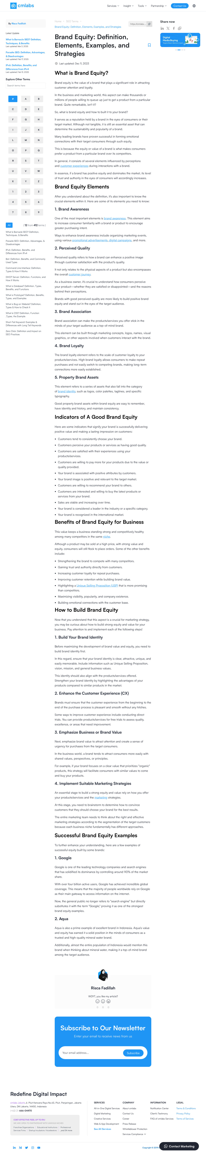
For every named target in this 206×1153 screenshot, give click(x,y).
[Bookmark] (149, 45)
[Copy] (149, 24)
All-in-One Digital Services (107, 1108)
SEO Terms (72, 21)
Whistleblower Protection (135, 1129)
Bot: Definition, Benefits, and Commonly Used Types (25, 260)
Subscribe (133, 1053)
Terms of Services (185, 1118)
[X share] (168, 28)
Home (58, 21)
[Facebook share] (174, 28)
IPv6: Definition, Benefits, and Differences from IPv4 (20, 251)
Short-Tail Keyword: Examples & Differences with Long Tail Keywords (23, 324)
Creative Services (102, 1118)
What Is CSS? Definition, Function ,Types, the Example (22, 315)
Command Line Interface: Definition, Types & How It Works (23, 270)
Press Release (129, 1123)
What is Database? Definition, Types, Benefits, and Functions (24, 288)
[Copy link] (180, 28)
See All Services (102, 1129)
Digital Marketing (102, 1113)
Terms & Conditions (186, 1108)
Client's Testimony (159, 1113)
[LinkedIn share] (162, 28)
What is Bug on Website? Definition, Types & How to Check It (23, 306)
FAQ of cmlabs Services (161, 1118)
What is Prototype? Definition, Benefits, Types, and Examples (25, 297)
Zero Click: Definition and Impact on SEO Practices (23, 333)
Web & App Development (106, 1123)
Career (126, 1118)
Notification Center (159, 1108)
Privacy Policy (183, 1113)
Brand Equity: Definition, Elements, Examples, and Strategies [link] (88, 26)
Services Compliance (133, 1134)
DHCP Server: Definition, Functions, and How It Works (26, 279)
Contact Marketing (181, 1146)
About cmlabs (129, 1108)
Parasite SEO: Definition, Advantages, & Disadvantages (25, 242)
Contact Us (128, 1113)
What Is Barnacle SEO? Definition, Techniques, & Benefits (22, 233)
